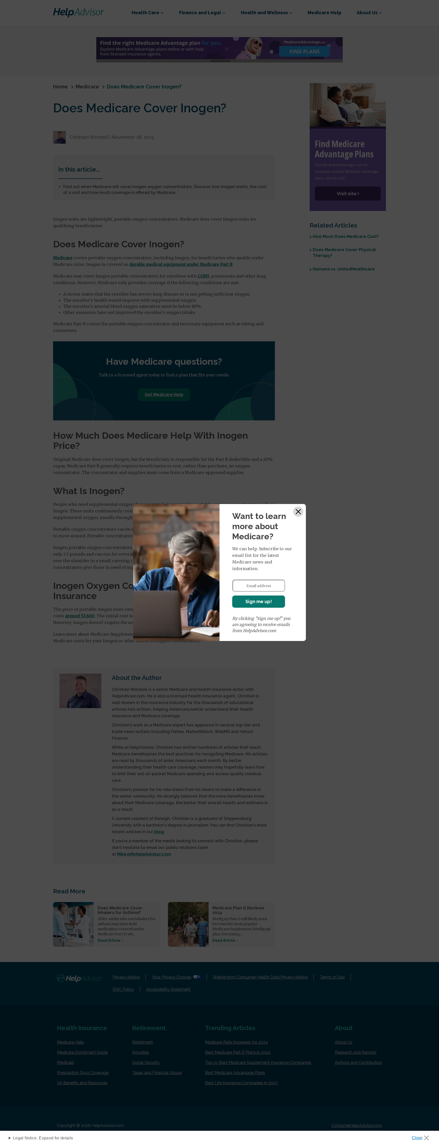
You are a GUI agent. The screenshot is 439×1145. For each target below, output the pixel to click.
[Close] (298, 512)
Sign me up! (258, 601)
